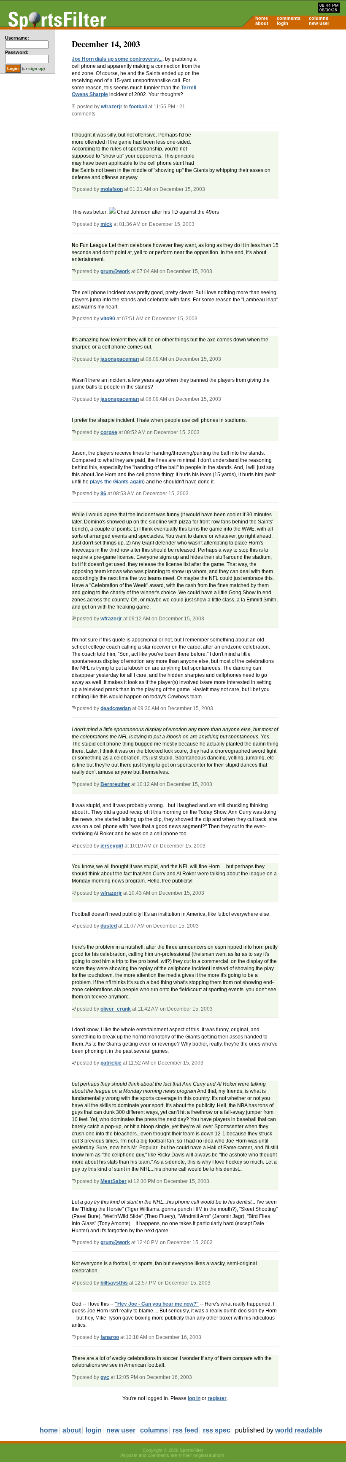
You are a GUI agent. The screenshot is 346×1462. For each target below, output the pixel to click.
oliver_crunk (115, 1009)
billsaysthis (114, 1283)
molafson (111, 189)
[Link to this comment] (74, 189)
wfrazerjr (111, 107)
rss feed (185, 1430)
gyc (104, 1377)
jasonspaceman (119, 359)
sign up (35, 68)
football (138, 107)
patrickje (111, 1063)
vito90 (107, 319)
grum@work (115, 271)
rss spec (216, 1430)
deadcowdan (115, 708)
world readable (298, 1430)
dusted (108, 926)
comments (288, 18)
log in (194, 1398)
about (261, 23)
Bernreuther (115, 784)
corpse (108, 432)
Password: (17, 52)
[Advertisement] (274, 95)
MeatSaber (113, 1181)
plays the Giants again (116, 482)
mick (106, 224)
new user (319, 23)
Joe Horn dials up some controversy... (117, 59)
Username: (17, 37)
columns (318, 18)
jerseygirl (111, 846)
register (217, 1398)
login (282, 23)
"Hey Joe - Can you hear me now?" (157, 1304)
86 (103, 493)
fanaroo (109, 1337)
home (261, 18)
